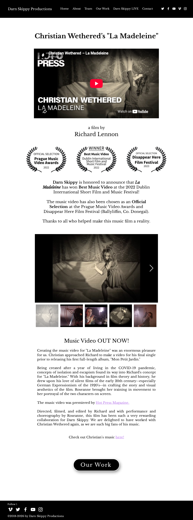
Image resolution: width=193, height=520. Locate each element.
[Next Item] (151, 268)
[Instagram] (185, 9)
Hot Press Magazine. (112, 403)
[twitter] (163, 9)
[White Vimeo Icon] (180, 9)
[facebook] (168, 9)
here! (120, 437)
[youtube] (174, 9)
